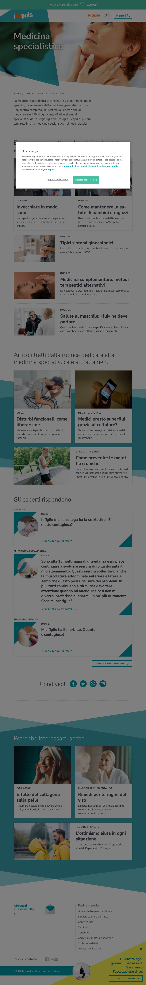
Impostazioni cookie (58, 179)
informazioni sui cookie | (75, 166)
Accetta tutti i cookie (86, 179)
